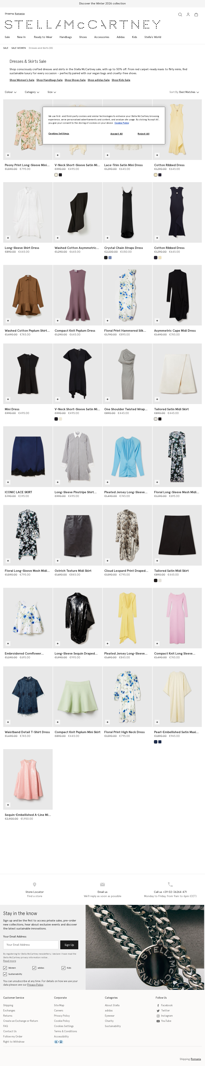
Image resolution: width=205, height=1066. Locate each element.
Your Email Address (14, 936)
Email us (103, 892)
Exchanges (9, 1010)
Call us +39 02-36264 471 (170, 892)
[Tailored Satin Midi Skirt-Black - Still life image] (177, 535)
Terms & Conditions (65, 1031)
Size (50, 92)
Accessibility (61, 1036)
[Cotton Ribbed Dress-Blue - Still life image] (177, 212)
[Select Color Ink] (160, 175)
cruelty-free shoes (124, 73)
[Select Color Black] (60, 175)
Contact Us (10, 1031)
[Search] (180, 14)
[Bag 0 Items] (196, 14)
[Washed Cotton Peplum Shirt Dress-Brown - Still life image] (28, 295)
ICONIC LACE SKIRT (18, 492)
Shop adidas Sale (99, 80)
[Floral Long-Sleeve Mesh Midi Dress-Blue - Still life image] (177, 456)
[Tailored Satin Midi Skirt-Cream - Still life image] (177, 373)
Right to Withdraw (13, 1042)
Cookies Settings (64, 1026)
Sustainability (15, 974)
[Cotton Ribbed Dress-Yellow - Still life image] (177, 129)
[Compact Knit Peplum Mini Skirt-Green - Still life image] (77, 696)
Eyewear (110, 1016)
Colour (9, 92)
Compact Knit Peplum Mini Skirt (77, 732)
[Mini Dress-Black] (28, 373)
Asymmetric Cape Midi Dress (175, 330)
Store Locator (35, 892)
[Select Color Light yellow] (155, 175)
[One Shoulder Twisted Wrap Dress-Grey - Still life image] (127, 373)
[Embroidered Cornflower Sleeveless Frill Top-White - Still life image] (28, 618)
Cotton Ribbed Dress (169, 165)
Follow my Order (12, 1036)
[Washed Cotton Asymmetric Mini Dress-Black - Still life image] (77, 212)
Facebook (167, 1005)
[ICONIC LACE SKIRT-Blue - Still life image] (28, 456)
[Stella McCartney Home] (82, 24)
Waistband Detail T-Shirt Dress (27, 732)
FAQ (5, 1026)
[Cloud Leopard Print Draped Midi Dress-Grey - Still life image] (127, 535)
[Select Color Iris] (110, 257)
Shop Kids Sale (121, 80)
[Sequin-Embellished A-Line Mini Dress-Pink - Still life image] (28, 779)
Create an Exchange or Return (20, 1021)
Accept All (117, 134)
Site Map (59, 1005)
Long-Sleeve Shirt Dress (22, 248)
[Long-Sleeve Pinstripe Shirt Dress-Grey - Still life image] (77, 456)
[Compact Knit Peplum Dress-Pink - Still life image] (77, 295)
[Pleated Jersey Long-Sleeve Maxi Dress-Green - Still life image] (127, 618)
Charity (109, 1021)
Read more (9, 961)
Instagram (167, 1016)
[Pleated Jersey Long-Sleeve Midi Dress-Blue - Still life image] (127, 456)
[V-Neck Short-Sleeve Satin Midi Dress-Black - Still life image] (77, 373)
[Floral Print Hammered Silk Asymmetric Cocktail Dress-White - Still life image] (127, 295)
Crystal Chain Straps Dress (123, 248)
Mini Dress (12, 409)
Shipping (8, 1005)
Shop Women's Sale (22, 80)
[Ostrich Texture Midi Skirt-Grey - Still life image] (77, 535)
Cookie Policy (62, 1021)
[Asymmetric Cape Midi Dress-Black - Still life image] (177, 295)
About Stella (112, 1005)
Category (30, 92)
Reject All (143, 134)
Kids (69, 968)
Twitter (165, 1010)
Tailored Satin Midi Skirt (171, 409)
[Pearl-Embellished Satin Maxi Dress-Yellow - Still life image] (177, 696)
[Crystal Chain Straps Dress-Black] (127, 212)
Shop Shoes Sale (75, 80)
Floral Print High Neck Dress (124, 732)
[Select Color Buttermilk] (56, 175)
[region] (103, 126)
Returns (7, 1016)
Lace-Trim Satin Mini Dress (123, 165)
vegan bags (99, 73)
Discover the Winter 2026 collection (102, 3)
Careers (58, 1010)
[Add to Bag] (8, 155)
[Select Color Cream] (155, 419)
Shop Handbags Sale (49, 80)
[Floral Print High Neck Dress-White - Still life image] (127, 696)
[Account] (188, 14)
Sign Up (69, 945)
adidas (41, 968)
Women (12, 968)
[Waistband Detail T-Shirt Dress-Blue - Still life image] (28, 696)
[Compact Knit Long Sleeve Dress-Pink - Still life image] (177, 618)
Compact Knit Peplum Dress (75, 330)
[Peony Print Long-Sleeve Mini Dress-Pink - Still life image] (28, 129)
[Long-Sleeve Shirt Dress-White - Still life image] (28, 212)
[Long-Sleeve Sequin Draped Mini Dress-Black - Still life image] (77, 618)
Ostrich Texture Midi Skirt (73, 570)
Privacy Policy (35, 985)
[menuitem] (21, 37)
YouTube (166, 1021)
